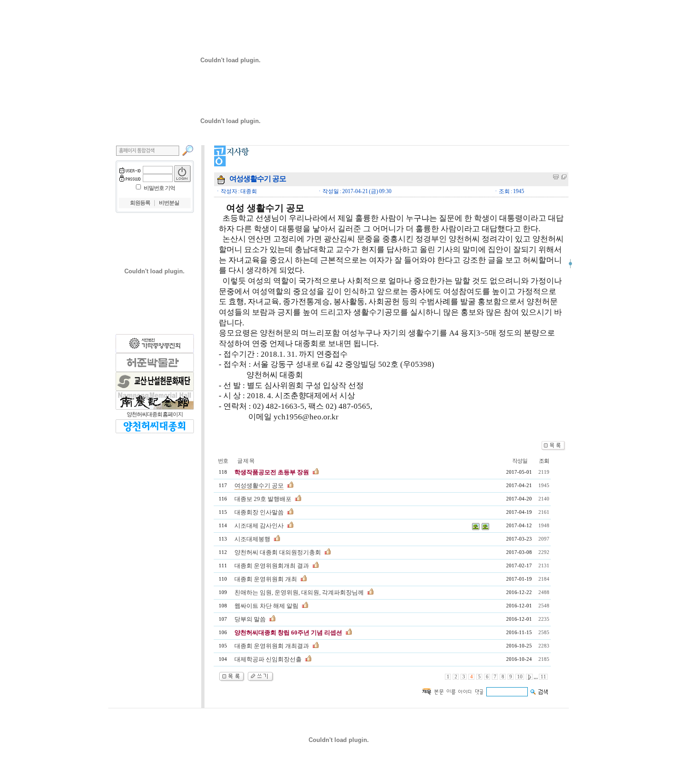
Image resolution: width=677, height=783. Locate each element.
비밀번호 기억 (159, 188)
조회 (544, 461)
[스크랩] (563, 177)
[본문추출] (556, 177)
